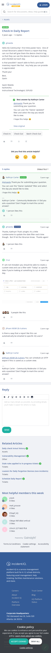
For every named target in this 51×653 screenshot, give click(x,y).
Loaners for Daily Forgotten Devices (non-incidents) (25, 471)
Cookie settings (29, 544)
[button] (2, 5)
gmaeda (9, 43)
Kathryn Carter (12, 177)
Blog (33, 595)
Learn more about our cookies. (28, 636)
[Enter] (4, 11)
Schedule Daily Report (12, 478)
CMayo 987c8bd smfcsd (19, 520)
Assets (7, 19)
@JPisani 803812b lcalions (13, 358)
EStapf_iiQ (13, 513)
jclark (11, 498)
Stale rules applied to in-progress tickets (20, 463)
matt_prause (14, 505)
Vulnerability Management (14, 456)
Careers (15, 590)
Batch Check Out (34, 134)
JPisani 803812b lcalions (16, 328)
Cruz (8, 260)
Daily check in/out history (13, 448)
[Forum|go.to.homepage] (14, 5)
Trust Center (37, 590)
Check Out (18, 134)
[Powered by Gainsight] (25, 538)
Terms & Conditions (12, 544)
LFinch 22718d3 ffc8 (18, 528)
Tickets (5, 467)
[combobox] (25, 11)
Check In (7, 134)
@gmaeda (18, 103)
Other (4, 459)
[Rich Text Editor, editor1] (25, 412)
